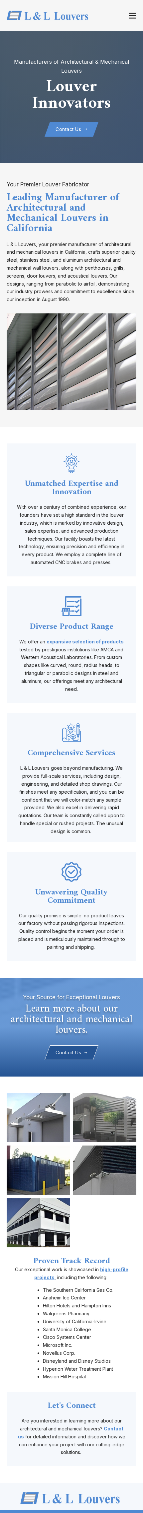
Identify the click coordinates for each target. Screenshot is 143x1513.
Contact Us (68, 129)
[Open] (132, 16)
